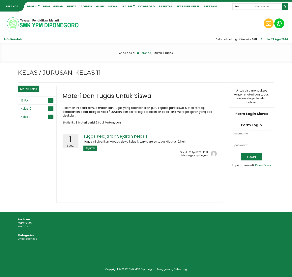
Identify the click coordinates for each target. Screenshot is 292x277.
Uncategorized (27, 239)
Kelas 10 (26, 109)
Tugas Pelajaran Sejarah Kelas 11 (116, 136)
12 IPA (24, 100)
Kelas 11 (25, 117)
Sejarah (90, 148)
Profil (32, 6)
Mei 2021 (23, 226)
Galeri (127, 6)
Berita (72, 6)
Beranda (12, 6)
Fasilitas (166, 6)
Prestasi (210, 6)
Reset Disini (263, 165)
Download (146, 6)
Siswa (112, 6)
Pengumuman (53, 6)
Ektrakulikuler (188, 6)
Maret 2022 (25, 223)
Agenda (86, 6)
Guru (100, 6)
